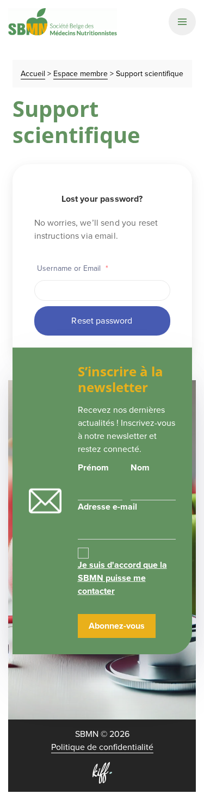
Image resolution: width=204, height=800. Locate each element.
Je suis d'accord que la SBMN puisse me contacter (122, 578)
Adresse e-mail (107, 506)
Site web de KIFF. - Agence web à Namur (102, 773)
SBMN (62, 21)
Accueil (33, 73)
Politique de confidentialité (102, 747)
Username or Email (72, 268)
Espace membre (80, 73)
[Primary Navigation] (182, 21)
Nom (140, 467)
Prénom (93, 467)
